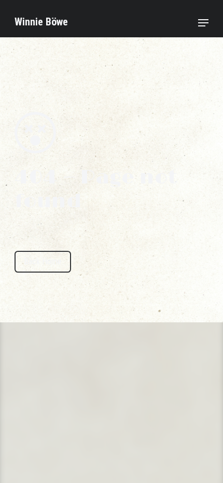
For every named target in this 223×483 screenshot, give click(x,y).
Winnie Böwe (41, 22)
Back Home (43, 261)
